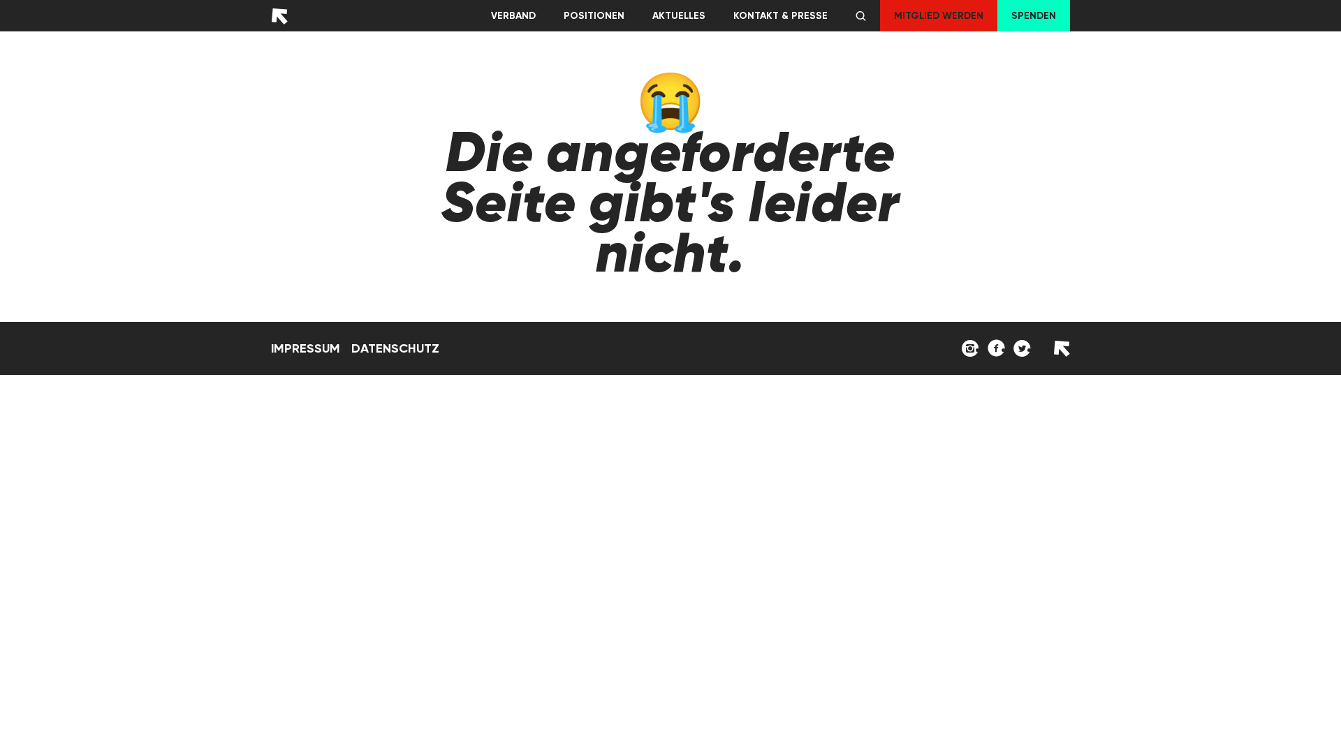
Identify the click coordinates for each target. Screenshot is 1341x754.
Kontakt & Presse (780, 16)
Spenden (1033, 16)
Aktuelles (678, 16)
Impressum (305, 348)
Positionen (594, 16)
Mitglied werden (938, 16)
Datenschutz (395, 348)
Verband (513, 16)
